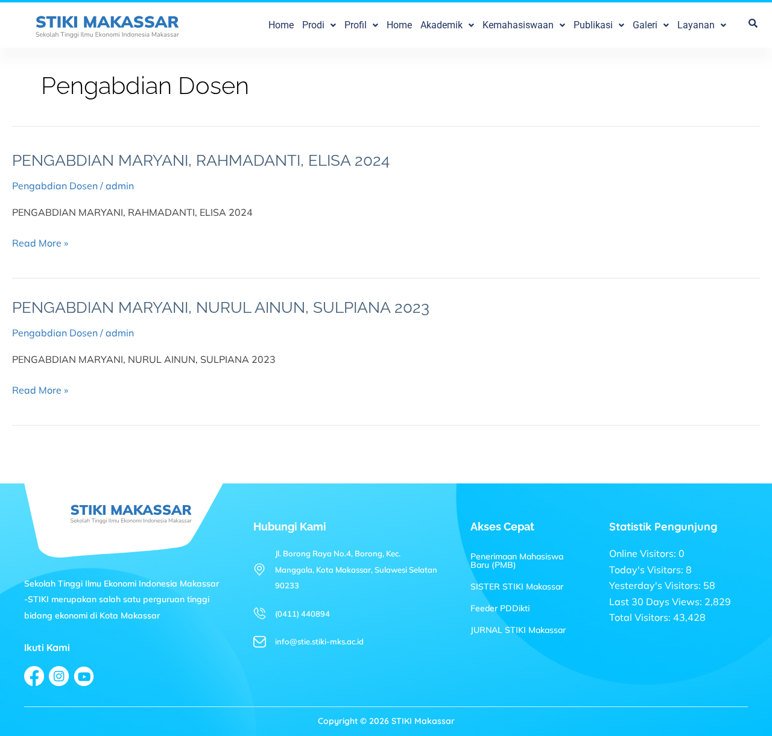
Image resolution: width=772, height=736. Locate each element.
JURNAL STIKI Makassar (518, 629)
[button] (319, 25)
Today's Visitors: (647, 570)
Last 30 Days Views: (656, 602)
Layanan (696, 25)
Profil (355, 25)
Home (281, 25)
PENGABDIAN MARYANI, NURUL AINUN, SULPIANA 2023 (220, 307)
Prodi (313, 25)
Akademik (441, 25)
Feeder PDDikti (500, 608)
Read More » (40, 242)
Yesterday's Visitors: (656, 585)
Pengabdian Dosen (55, 186)
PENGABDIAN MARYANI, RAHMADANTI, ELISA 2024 (201, 160)
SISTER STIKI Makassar (516, 586)
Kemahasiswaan (518, 25)
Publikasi (593, 25)
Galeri (645, 25)
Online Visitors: (644, 553)
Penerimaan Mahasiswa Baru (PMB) (516, 560)
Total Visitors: (641, 617)
